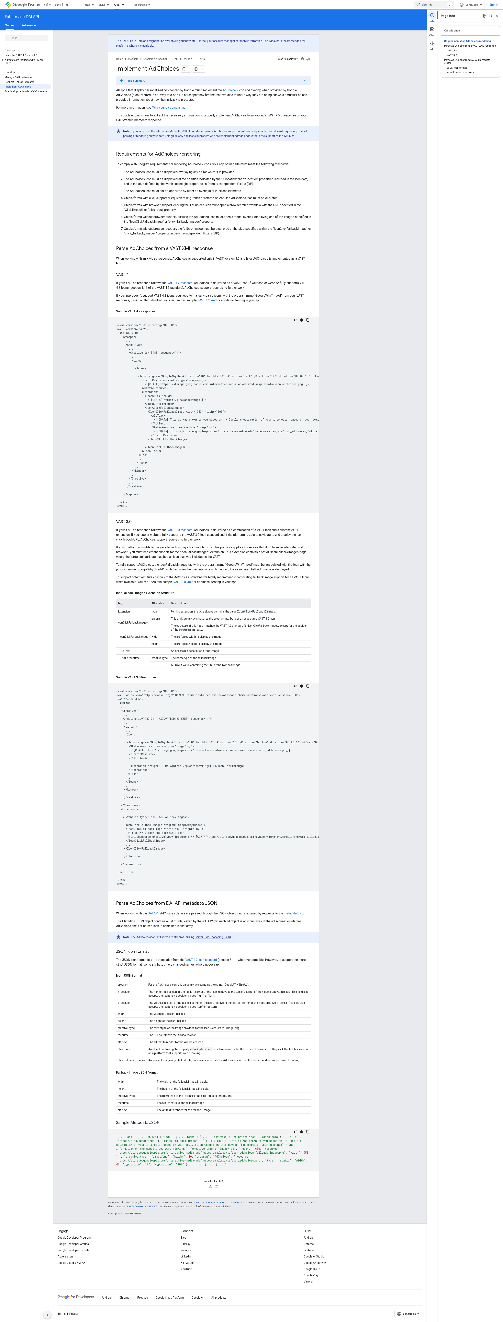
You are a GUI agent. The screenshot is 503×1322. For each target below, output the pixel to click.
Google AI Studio (314, 1256)
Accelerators (65, 1256)
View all (308, 1281)
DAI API (153, 913)
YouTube (186, 1269)
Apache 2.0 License (298, 1202)
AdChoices (230, 90)
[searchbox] (26, 38)
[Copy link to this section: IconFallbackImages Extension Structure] (178, 593)
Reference (29, 25)
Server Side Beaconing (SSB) (213, 937)
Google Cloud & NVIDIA (71, 1262)
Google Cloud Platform (170, 1297)
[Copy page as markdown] (196, 69)
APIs (117, 4)
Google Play (311, 1275)
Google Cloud (312, 1269)
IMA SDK (274, 40)
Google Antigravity (315, 1262)
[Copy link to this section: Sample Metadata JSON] (164, 1123)
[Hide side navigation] (47, 1315)
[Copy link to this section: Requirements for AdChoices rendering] (204, 154)
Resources (140, 4)
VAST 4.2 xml (206, 300)
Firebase (309, 1250)
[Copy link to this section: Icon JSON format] (146, 975)
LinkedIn (186, 1256)
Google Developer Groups (73, 1243)
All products (218, 1297)
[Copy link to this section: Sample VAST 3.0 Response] (160, 677)
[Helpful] (302, 59)
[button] (25, 62)
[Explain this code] (295, 320)
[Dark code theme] (301, 320)
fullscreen (490, 16)
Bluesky (185, 1243)
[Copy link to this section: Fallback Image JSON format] (161, 1072)
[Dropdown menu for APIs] (124, 4)
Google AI (198, 1297)
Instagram (187, 1250)
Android (309, 1237)
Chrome (309, 1243)
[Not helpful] (308, 59)
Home (86, 4)
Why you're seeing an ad (168, 107)
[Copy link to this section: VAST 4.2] (136, 275)
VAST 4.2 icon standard (201, 960)
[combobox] (434, 4)
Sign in (493, 4)
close (496, 16)
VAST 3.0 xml (182, 582)
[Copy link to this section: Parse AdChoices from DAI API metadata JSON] (221, 903)
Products (133, 58)
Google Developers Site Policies (144, 1206)
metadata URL (293, 913)
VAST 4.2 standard (180, 283)
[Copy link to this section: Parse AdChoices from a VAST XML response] (217, 248)
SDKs (102, 4)
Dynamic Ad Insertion (49, 4)
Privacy (73, 1313)
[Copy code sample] (308, 320)
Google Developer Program (74, 1237)
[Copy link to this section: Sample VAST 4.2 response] (159, 311)
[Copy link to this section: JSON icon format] (153, 951)
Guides (10, 25)
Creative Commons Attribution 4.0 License (215, 1202)
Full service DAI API (22, 16)
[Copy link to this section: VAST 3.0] (136, 522)
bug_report (484, 16)
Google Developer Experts (73, 1250)
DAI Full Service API (184, 58)
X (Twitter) (187, 1262)
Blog (183, 1237)
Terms (62, 1313)
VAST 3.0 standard (180, 530)
